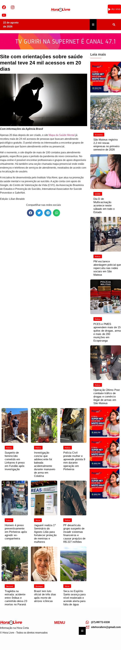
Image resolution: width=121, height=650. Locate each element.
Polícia (97, 256)
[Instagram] (13, 7)
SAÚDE (98, 194)
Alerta (38, 520)
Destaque (39, 586)
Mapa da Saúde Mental (62, 135)
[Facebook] (4, 7)
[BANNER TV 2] (60, 48)
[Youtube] (4, 15)
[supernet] (105, 91)
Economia (99, 135)
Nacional (9, 586)
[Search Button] (114, 25)
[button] (30, 212)
